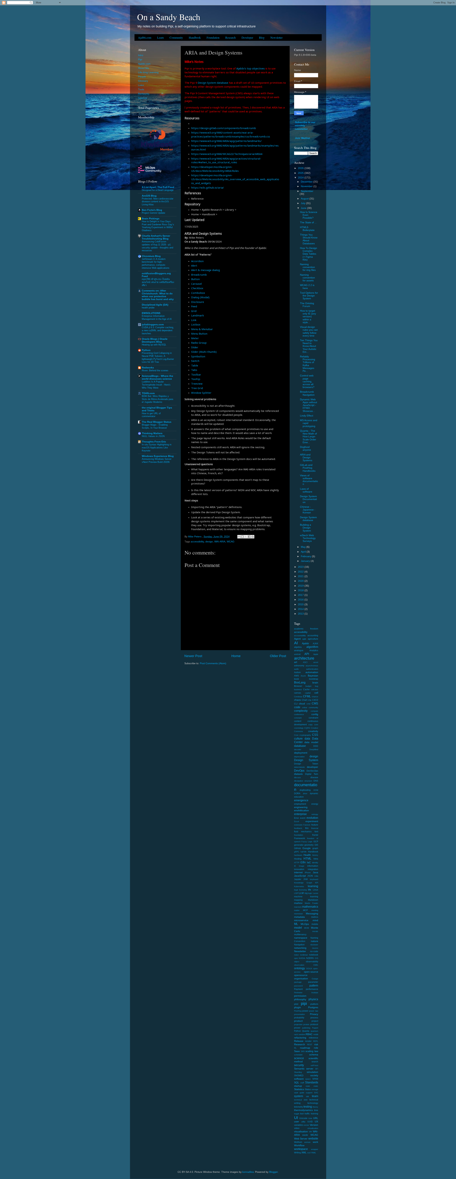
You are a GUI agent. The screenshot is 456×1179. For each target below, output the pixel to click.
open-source (311, 971)
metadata (299, 917)
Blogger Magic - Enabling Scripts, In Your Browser (155, 426)
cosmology (299, 728)
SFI (316, 1069)
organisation (301, 978)
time (316, 1110)
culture (298, 738)
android (297, 654)
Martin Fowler (311, 903)
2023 (301, 567)
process (314, 1017)
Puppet (315, 1028)
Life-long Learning (148, 72)
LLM (301, 893)
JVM (305, 879)
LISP (296, 893)
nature (314, 941)
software (299, 1079)
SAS (303, 1051)
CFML (307, 696)
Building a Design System (305, 528)
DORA (297, 793)
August (305, 198)
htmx (316, 859)
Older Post (278, 656)
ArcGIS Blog (149, 195)
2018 (301, 590)
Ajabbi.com (144, 37)
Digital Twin (311, 774)
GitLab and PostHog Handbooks (307, 468)
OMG (315, 965)
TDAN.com (148, 393)
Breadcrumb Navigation (307, 393)
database (300, 745)
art (295, 662)
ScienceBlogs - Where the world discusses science (157, 377)
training (314, 1113)
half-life (303, 852)
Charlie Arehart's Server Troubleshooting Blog (156, 237)
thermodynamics (303, 1110)
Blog (262, 37)
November (307, 186)
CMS (315, 703)
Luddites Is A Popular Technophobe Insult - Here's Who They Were (156, 384)
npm (296, 958)
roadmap (305, 1048)
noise (296, 955)
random (302, 1034)
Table (194, 365)
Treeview (197, 383)
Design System (306, 760)
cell (316, 692)
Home (236, 656)
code (297, 707)
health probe (148, 307)
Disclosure (197, 302)
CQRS (307, 728)
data (307, 738)
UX (316, 1121)
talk (307, 1096)
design (209, 541)
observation (299, 965)
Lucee (315, 893)
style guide (299, 1093)
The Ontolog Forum (307, 305)
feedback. (298, 828)
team (315, 1096)
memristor (298, 914)
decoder (297, 749)
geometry (309, 845)
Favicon (306, 825)
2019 (301, 585)
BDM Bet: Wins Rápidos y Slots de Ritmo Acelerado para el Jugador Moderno (157, 399)
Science (142, 98)
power (305, 1011)
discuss (297, 777)
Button (195, 279)
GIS (316, 845)
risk (316, 1044)
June (304, 208)
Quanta (305, 1031)
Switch (195, 361)
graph (315, 848)
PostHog (298, 1011)
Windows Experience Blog (158, 456)
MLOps (305, 924)
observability (312, 961)
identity (315, 863)
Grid (193, 311)
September (307, 191)
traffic (307, 1113)
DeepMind (313, 749)
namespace (300, 937)
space (308, 1079)
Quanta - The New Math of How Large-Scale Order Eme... (308, 437)
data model (311, 742)
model (298, 927)
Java (315, 872)
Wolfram (298, 1142)
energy (314, 804)
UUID (310, 1121)
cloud (302, 703)
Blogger (273, 1172)
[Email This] (239, 536)
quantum (314, 1031)
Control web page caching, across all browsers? (307, 381)
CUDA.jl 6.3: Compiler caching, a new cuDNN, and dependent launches (158, 330)
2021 (301, 576)
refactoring (300, 1037)
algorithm (312, 646)
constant (298, 718)
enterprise (300, 814)
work (315, 1142)
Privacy (314, 1014)
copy (310, 724)
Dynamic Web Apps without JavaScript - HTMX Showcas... (308, 405)
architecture (304, 658)
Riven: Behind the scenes (155, 370)
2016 (301, 599)
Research (230, 37)
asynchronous (312, 666)
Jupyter (297, 879)
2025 (301, 173)
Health (307, 855)
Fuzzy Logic (306, 841)
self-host (314, 1065)
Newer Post (193, 656)
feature (314, 825)
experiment (311, 821)
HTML (307, 858)
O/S (316, 958)
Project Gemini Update (153, 213)
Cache (306, 689)
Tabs (194, 370)
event (302, 818)
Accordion (197, 261)
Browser (298, 686)
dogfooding (305, 790)
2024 (301, 177)
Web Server (301, 1138)
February (306, 556)
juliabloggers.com (153, 324)
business (298, 689)
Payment (298, 989)
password (298, 986)
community (313, 707)
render (308, 1041)
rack (296, 1034)
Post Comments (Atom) (213, 663)
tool (302, 1113)
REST (309, 1044)
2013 (301, 613)
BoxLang (299, 682)
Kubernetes (299, 886)
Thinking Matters (152, 433)
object (296, 962)
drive (305, 793)
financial (314, 828)
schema (313, 1054)
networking (300, 948)
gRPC (296, 852)
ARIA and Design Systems (306, 457)
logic (310, 893)
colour (304, 707)
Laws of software (306, 490)
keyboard (314, 879)
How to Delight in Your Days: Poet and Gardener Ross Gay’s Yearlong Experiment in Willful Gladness (158, 226)
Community (176, 37)
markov (298, 903)
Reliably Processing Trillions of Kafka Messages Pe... (307, 363)
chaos (297, 700)
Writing (297, 1152)
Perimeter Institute (306, 992)
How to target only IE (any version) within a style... (308, 316)
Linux (315, 890)
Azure (303, 676)
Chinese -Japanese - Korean (307, 510)
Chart (304, 700)
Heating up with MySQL (154, 344)
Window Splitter (201, 392)
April (304, 551)
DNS (316, 781)
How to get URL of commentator (151, 415)
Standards (311, 1082)
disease (314, 777)
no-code (314, 951)
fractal (315, 835)
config (314, 714)
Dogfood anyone (305, 448)
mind (315, 920)
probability (299, 1017)
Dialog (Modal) (200, 297)
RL (295, 1048)
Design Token (306, 763)
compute (314, 711)
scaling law (311, 1051)
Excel (296, 821)
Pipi (140, 59)
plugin (297, 1007)
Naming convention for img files (308, 267)
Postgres (313, 1007)
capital (307, 693)
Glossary (143, 81)
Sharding (298, 1072)
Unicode (303, 1118)
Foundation (213, 37)
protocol (314, 1024)
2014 (301, 609)
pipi (304, 1003)
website (313, 1138)
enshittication (301, 810)
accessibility (197, 541)
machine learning (306, 896)
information (312, 866)
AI (296, 643)
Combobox (198, 293)
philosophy (300, 999)
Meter (195, 338)
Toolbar (196, 374)
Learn (160, 37)
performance (312, 989)
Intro (140, 55)
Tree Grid (197, 388)
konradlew (248, 1172)
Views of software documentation (309, 480)
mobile (315, 924)
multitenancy (300, 934)
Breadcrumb (199, 274)
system (298, 1096)
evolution (312, 817)
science (299, 1058)
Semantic (299, 1068)
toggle (296, 1114)
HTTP (296, 863)
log (306, 893)
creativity (313, 731)
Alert (194, 265)
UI (296, 1117)
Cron (296, 735)
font (316, 831)
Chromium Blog (151, 256)
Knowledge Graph (303, 883)
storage (315, 1089)
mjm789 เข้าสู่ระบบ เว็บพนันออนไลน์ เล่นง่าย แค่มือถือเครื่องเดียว (158, 282)
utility (303, 1122)
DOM (316, 790)
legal (296, 890)
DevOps (299, 770)
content (297, 721)
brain (315, 682)
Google (306, 848)
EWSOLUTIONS (151, 313)
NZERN (310, 958)
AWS (296, 676)
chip (309, 700)
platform (314, 1004)
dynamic (314, 793)
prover (297, 1028)
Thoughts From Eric (154, 441)
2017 (301, 595)
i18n (303, 862)
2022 (301, 571)
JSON (310, 876)
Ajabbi (305, 643)
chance (315, 697)
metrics (314, 917)
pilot (296, 1004)
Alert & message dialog (205, 270)
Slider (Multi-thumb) (204, 351)
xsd (308, 1153)
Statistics (299, 1089)
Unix (310, 1118)
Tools (141, 89)
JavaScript (300, 876)
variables (298, 1125)
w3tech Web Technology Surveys (308, 538)
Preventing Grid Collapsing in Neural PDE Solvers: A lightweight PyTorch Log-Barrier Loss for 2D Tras (158, 357)
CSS (315, 734)
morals (315, 931)
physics (313, 999)
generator (299, 845)
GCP (316, 841)
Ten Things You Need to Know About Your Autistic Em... (309, 346)
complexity (301, 710)
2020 (301, 581)
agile (304, 639)
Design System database (213, 82)
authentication (312, 669)
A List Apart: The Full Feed (158, 187)
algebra (298, 647)
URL (315, 1118)
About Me (143, 68)
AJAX (315, 643)
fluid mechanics (303, 831)
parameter (313, 982)
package (298, 982)
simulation (312, 1072)
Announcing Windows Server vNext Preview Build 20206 (156, 460)
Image (301, 866)
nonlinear (304, 955)
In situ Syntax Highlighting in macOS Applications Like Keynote (156, 447)
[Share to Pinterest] (252, 536)
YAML (313, 1153)
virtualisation (312, 1128)
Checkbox (197, 288)
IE (295, 866)
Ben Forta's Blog (152, 210)
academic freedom (306, 629)
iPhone (308, 872)
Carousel (196, 283)
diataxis (298, 774)
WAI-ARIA (219, 541)
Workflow (299, 1145)
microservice (301, 920)
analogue (298, 650)
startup (298, 1086)
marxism (298, 907)
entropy (315, 814)
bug (316, 686)
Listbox (195, 324)
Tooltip (195, 379)
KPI (316, 883)
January (306, 561)
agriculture (313, 639)
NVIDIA (302, 958)
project (315, 1021)
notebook (313, 955)
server (309, 1068)
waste (305, 1135)
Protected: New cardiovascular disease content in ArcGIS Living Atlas (157, 201)
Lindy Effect (306, 415)
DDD (315, 746)
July (303, 203)
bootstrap (313, 679)
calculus (314, 689)
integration (313, 869)
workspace (301, 1149)
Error (296, 818)
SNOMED (299, 1075)
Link (193, 320)
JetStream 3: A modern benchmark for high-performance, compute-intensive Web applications (155, 263)
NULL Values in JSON (153, 436)
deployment (300, 752)
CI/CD (315, 700)
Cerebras (298, 697)
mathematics (310, 906)
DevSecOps (312, 771)
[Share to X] (246, 536)
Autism (297, 672)
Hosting (298, 859)
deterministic (299, 767)
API (306, 653)
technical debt (300, 1100)
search (315, 1061)
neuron (315, 948)
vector (306, 1125)
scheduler (298, 1055)
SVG (316, 1093)
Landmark (197, 315)
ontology (299, 968)
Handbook (195, 37)
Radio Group (199, 342)
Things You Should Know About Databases (308, 239)
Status (308, 1089)
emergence (301, 800)
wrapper (314, 1149)
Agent (297, 638)
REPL (315, 1041)
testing (308, 1106)
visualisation (301, 1131)
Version (314, 1125)
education (299, 797)
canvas (297, 693)
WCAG (230, 541)
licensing (303, 890)
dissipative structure (303, 781)
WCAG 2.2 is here (307, 286)
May (303, 547)
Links (141, 85)
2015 (301, 604)
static (316, 1086)
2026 (301, 168)
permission (300, 996)
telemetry (298, 1107)
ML (296, 923)
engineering (300, 807)
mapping (298, 900)
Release (298, 1041)
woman (307, 1142)
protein (306, 1024)
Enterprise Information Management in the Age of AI (157, 317)
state (308, 1086)
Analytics (313, 650)
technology (312, 1103)
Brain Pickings (150, 218)
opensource (300, 975)
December (307, 181)
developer (312, 767)
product (298, 1021)
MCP (305, 910)
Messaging (312, 913)
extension (298, 825)
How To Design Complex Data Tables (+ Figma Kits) (308, 254)
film (307, 828)
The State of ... (308, 222)
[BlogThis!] (242, 536)
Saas (297, 1051)
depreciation (299, 757)
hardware (298, 855)
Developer (247, 37)
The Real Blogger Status (156, 422)
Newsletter (276, 37)
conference (299, 714)
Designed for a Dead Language (157, 190)
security (299, 1065)
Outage (315, 979)
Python (146, 350)
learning (313, 886)
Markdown (313, 900)
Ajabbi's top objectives (250, 68)
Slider (194, 347)
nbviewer (314, 945)
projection (298, 1024)
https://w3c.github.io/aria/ (207, 187)
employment (300, 804)
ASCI (305, 662)
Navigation (299, 944)
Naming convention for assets (307, 278)
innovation (299, 869)
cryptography (305, 735)
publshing (306, 1028)
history (315, 855)
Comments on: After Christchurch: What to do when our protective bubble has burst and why (158, 295)
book (296, 679)
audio (296, 669)
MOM (306, 928)
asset (315, 662)
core (316, 724)
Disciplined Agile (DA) (155, 304)
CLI (295, 703)
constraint (313, 718)
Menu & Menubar (202, 329)
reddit (315, 1034)
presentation (299, 1014)
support (309, 1093)
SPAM (315, 1079)
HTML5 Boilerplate (307, 228)
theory (315, 1107)
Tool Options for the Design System (309, 296)
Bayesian (313, 675)
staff (302, 1083)
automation (311, 672)
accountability (300, 635)
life (309, 889)
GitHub (297, 848)
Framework (299, 838)
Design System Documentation (308, 499)
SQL (296, 1082)
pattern (313, 985)
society (314, 1075)
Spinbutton (198, 356)
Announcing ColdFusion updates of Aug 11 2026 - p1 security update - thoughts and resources (157, 246)
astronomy (299, 665)
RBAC (309, 1034)
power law (313, 1011)
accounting (312, 635)
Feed (194, 306)
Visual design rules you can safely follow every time (309, 331)
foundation (298, 835)
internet (298, 872)
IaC (309, 862)
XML (304, 1152)
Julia (316, 876)
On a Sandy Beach (168, 16)
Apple (315, 654)
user (296, 1121)
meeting (314, 910)
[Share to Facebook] (249, 536)
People (142, 76)
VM (310, 1132)
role (316, 1048)
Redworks (143, 93)
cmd (308, 704)
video (296, 1128)
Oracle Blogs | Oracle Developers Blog (154, 340)
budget (308, 686)
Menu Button (199, 333)
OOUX (309, 968)
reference (313, 1038)
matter (297, 910)
